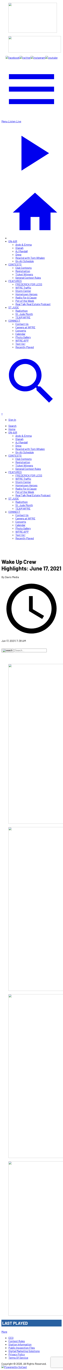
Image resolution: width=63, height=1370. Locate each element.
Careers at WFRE (25, 327)
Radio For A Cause (26, 297)
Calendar (20, 333)
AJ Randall (21, 251)
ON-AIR (12, 241)
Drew (18, 254)
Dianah (19, 247)
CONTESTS (15, 264)
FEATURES (15, 281)
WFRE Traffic (23, 287)
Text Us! (20, 343)
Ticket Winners (24, 274)
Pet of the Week (24, 300)
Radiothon (21, 310)
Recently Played (24, 347)
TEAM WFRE (22, 317)
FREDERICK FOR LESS (28, 284)
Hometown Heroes (26, 294)
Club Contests (23, 267)
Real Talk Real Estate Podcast (33, 304)
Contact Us (22, 324)
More (4, 1331)
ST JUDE (13, 307)
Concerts (20, 330)
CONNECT (14, 320)
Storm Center (23, 290)
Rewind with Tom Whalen (30, 257)
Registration (22, 271)
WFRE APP (22, 340)
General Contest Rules (28, 277)
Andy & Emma (23, 244)
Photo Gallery (23, 337)
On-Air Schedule (24, 261)
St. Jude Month (24, 314)
